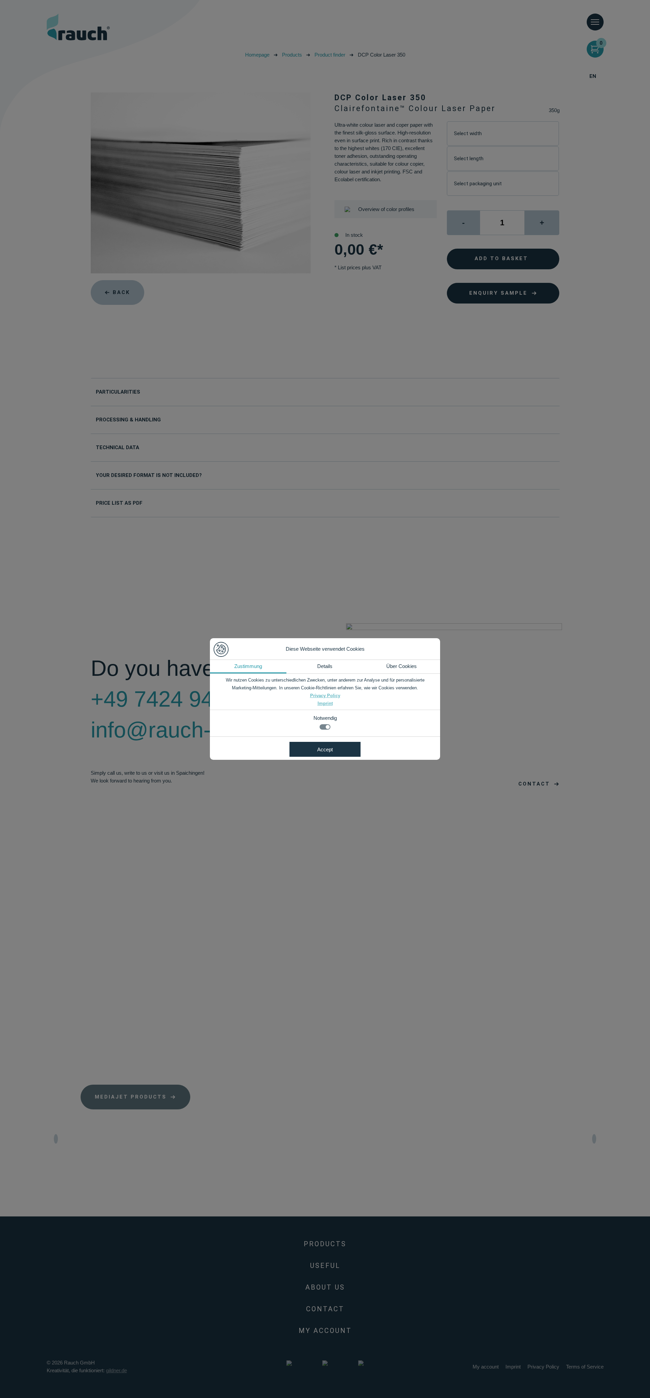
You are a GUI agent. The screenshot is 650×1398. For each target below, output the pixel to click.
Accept (325, 749)
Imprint (325, 703)
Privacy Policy (325, 695)
